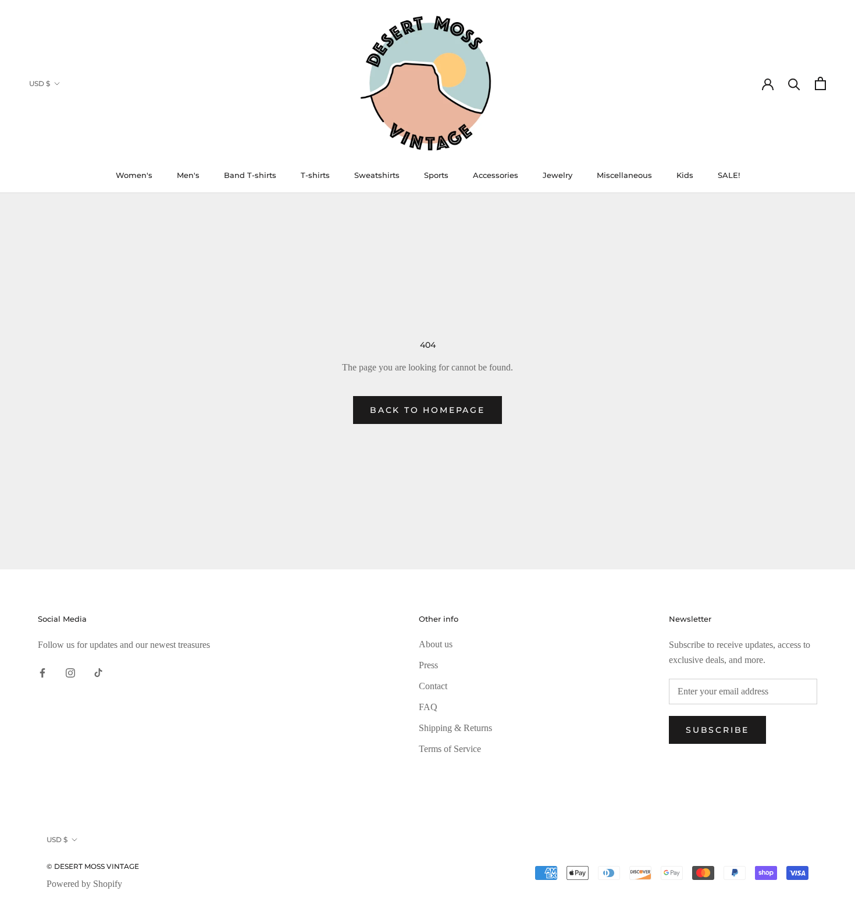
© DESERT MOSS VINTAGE (93, 866)
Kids (684, 175)
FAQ (428, 707)
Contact (433, 686)
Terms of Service (450, 749)
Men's (188, 175)
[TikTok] (98, 671)
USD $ (39, 83)
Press (428, 665)
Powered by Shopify (84, 884)
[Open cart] (820, 83)
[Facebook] (42, 671)
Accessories (495, 175)
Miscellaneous (624, 175)
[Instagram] (70, 671)
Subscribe (717, 730)
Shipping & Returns (455, 728)
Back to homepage (427, 410)
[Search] (794, 83)
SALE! (729, 175)
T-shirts (315, 175)
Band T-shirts (250, 175)
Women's (134, 175)
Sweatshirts (377, 175)
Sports (436, 175)
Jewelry (557, 175)
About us (436, 644)
